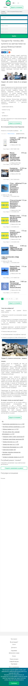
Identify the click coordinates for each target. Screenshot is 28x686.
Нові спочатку (11, 133)
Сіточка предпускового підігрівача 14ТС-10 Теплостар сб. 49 (15, 234)
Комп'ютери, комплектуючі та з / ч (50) (13, 424)
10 (16, 298)
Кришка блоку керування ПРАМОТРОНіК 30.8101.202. (15, 269)
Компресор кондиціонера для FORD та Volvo (16, 169)
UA (13, 3)
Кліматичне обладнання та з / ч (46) (13, 447)
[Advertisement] (14, 494)
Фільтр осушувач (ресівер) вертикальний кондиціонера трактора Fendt (15, 156)
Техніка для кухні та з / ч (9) (10, 442)
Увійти (5, 7)
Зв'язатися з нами (14, 653)
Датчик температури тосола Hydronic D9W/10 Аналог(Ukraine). (15, 284)
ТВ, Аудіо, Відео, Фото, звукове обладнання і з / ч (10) (10, 433)
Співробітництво (14, 661)
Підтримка (14, 650)
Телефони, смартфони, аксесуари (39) (13, 439)
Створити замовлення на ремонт (14, 468)
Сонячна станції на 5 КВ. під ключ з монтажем (15, 140)
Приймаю (14, 683)
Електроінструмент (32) (9, 449)
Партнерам (14, 664)
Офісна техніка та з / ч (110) (10, 429)
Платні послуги (14, 659)
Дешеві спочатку (20, 133)
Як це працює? (14, 642)
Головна (3, 11)
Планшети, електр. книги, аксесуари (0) (13, 436)
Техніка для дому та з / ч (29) (11, 444)
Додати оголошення (16, 7)
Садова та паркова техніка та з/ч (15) (13, 457)
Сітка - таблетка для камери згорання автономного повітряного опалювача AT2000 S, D (15, 187)
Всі (3, 421)
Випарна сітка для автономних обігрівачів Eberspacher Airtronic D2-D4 (15, 219)
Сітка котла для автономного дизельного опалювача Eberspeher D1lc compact (15, 204)
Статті (14, 644)
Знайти (14, 36)
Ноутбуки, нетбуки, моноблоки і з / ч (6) (14, 426)
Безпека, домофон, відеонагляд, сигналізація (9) (11, 453)
